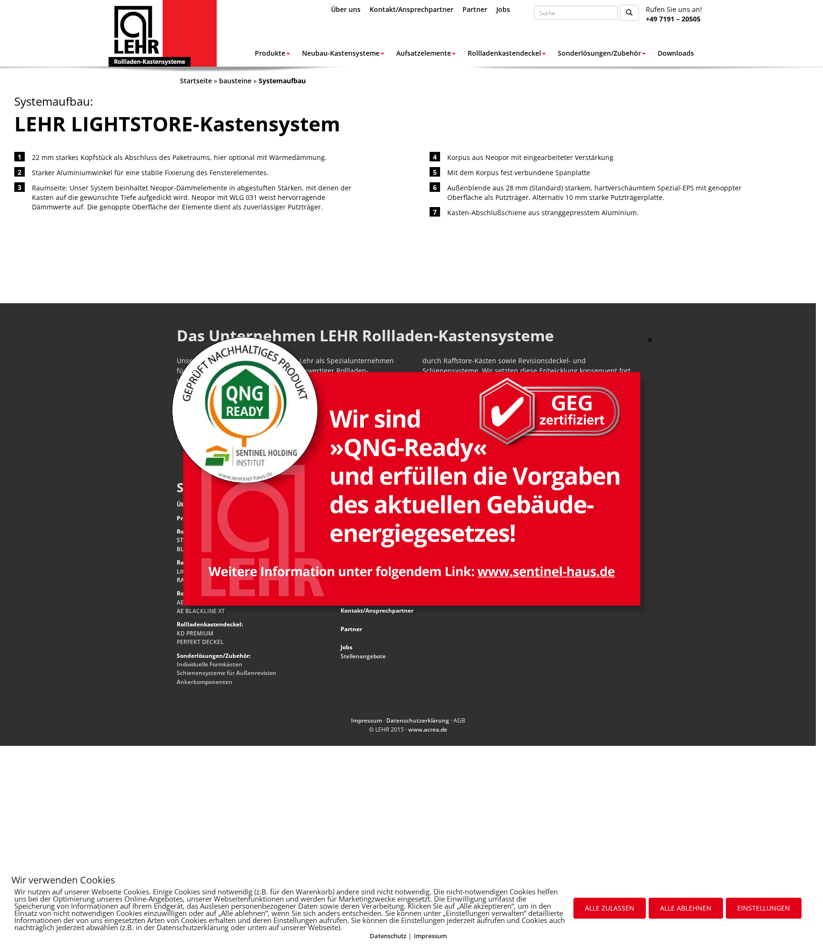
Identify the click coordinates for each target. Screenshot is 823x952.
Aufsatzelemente (423, 53)
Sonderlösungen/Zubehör (599, 53)
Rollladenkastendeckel (504, 53)
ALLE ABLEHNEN (686, 907)
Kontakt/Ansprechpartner (411, 9)
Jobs (503, 9)
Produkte (270, 53)
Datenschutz (388, 936)
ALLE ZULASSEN (609, 907)
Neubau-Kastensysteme (341, 53)
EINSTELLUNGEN (763, 907)
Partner (474, 9)
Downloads (676, 53)
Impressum (430, 936)
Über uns (346, 9)
